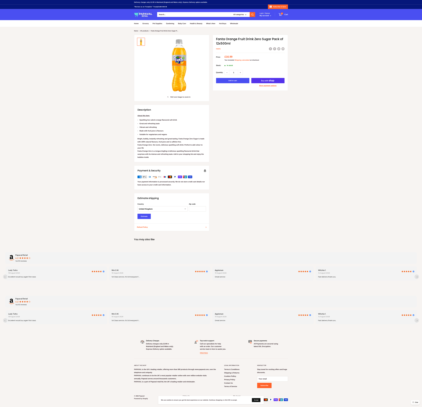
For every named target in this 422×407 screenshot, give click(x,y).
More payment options (267, 86)
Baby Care (182, 23)
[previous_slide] (5, 277)
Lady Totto (12, 270)
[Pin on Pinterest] (274, 48)
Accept (256, 400)
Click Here (204, 353)
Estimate (144, 216)
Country (140, 204)
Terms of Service (230, 386)
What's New (210, 23)
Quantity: (219, 72)
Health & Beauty (196, 23)
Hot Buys (222, 23)
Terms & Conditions (231, 369)
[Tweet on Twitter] (278, 48)
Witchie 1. (322, 270)
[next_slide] (417, 277)
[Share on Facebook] (270, 48)
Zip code (192, 204)
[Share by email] (283, 48)
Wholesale (234, 23)
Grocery (145, 23)
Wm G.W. (114, 270)
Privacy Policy (229, 380)
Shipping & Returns (231, 373)
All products (144, 31)
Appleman (219, 270)
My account (264, 16)
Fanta (218, 49)
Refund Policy (142, 227)
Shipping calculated (242, 60)
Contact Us (228, 383)
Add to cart (232, 81)
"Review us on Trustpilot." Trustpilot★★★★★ (150, 7)
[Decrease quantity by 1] (227, 72)
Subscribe (264, 385)
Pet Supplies (157, 23)
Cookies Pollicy (230, 376)
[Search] (252, 14)
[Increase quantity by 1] (240, 72)
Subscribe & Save (279, 7)
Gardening (170, 23)
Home (136, 23)
